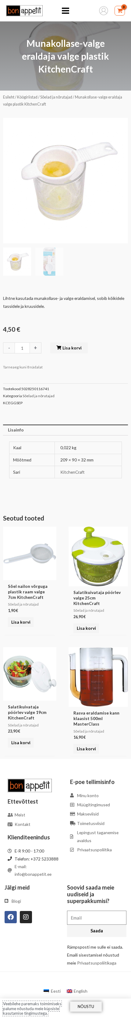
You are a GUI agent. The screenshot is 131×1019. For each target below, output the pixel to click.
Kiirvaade (29, 575)
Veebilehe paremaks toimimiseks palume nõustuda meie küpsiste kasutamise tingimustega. (32, 1008)
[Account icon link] (103, 11)
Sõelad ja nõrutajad (56, 97)
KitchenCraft (72, 472)
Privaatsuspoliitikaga (96, 962)
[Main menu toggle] (65, 10)
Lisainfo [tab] (16, 429)
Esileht (8, 97)
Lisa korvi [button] (20, 622)
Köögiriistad (27, 97)
